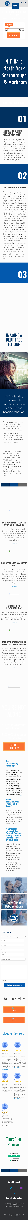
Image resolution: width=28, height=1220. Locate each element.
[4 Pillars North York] (6, 3)
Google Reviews (14, 1033)
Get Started (14, 35)
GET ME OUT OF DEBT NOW (14, 746)
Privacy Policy (16, 1216)
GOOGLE (14, 1021)
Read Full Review (5, 1069)
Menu (24, 2)
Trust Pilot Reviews (13, 1141)
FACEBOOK (14, 1010)
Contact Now (15, 6)
